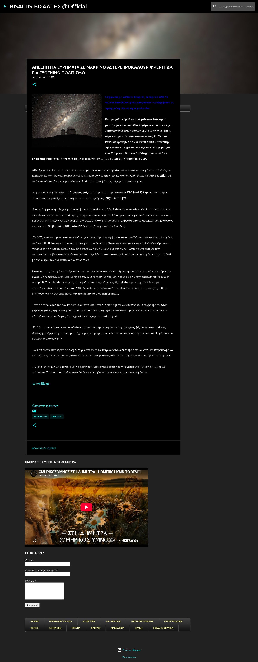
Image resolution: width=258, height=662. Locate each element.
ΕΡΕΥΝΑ (76, 628)
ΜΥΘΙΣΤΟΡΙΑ (89, 621)
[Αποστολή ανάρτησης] (34, 412)
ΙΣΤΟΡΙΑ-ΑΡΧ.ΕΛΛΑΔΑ (60, 621)
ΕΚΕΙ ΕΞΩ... (56, 416)
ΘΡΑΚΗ (138, 628)
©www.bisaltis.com (129, 657)
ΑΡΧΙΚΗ (35, 621)
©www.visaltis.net (45, 406)
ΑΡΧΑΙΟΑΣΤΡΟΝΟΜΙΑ (142, 621)
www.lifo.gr (40, 383)
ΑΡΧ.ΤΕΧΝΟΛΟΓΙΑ (173, 621)
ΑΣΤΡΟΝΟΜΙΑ (40, 416)
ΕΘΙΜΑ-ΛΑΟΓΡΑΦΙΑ (163, 628)
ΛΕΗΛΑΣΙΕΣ (55, 628)
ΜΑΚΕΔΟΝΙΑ (117, 628)
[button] (34, 84)
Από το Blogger (131, 649)
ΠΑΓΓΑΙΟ (95, 628)
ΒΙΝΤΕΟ (34, 628)
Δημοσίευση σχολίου (44, 447)
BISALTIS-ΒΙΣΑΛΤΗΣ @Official (48, 6)
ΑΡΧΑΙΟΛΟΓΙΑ (113, 621)
